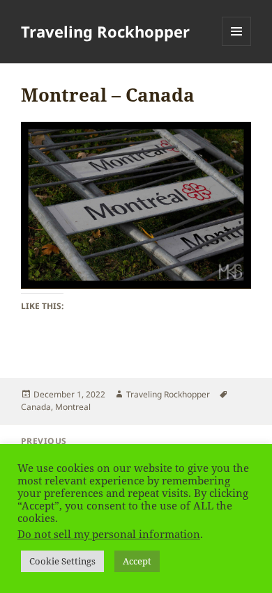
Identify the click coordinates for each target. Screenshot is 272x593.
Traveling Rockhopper (105, 31)
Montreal (73, 407)
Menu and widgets (236, 45)
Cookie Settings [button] (62, 561)
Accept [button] (137, 561)
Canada (36, 407)
